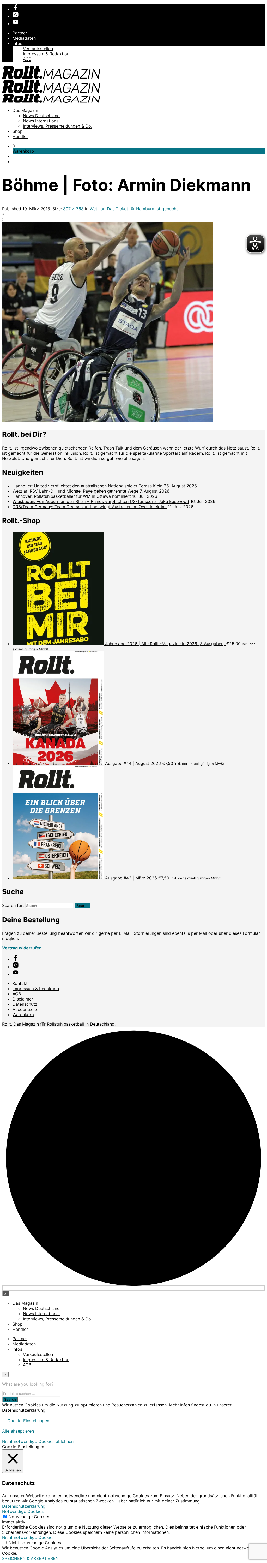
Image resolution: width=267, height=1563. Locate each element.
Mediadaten (24, 38)
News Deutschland (41, 115)
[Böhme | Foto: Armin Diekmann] (107, 420)
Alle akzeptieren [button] (18, 1431)
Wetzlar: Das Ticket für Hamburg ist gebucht (134, 208)
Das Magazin (25, 110)
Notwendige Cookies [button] (23, 1511)
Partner (20, 32)
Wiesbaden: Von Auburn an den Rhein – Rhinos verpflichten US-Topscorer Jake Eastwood (101, 501)
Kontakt (20, 983)
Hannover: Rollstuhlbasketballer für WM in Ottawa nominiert (72, 496)
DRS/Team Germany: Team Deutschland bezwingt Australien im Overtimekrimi (90, 506)
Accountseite (25, 1009)
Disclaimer (23, 999)
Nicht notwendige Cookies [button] (28, 1537)
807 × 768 (73, 208)
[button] (14, 145)
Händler (20, 136)
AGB (27, 59)
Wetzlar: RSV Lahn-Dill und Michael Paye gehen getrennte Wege (75, 491)
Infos (17, 43)
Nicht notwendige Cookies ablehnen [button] (38, 1441)
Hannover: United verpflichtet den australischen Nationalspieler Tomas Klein (87, 485)
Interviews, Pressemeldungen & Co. (57, 126)
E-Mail (125, 933)
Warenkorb (23, 1014)
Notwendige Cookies (29, 1516)
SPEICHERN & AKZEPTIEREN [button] (30, 1558)
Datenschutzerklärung (23, 1506)
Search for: (13, 905)
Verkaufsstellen (38, 48)
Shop (18, 131)
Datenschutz (25, 1004)
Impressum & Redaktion (46, 53)
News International (41, 120)
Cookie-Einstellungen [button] (28, 1420)
